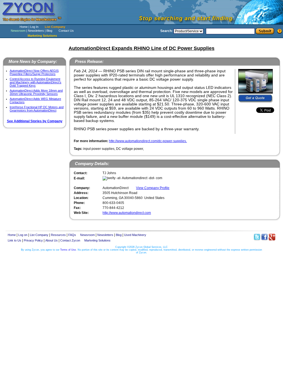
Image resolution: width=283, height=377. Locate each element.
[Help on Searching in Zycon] (279, 31)
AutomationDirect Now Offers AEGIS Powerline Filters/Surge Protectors (34, 72)
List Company (55, 26)
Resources (58, 235)
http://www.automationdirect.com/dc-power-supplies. (148, 141)
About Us (51, 240)
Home (24, 26)
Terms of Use (68, 249)
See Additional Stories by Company (34, 121)
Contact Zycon (70, 240)
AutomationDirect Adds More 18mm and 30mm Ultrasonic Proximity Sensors (36, 92)
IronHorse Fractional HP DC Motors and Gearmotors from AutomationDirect (37, 108)
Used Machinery (135, 235)
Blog (49, 30)
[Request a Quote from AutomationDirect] (256, 99)
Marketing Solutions (97, 240)
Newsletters (36, 30)
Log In (34, 26)
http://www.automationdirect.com (127, 213)
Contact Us (66, 30)
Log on (22, 235)
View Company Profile (152, 188)
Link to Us (14, 240)
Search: (166, 31)
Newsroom (18, 30)
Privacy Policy (33, 240)
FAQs (72, 235)
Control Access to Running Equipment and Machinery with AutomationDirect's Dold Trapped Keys (35, 82)
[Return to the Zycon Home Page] (34, 22)
